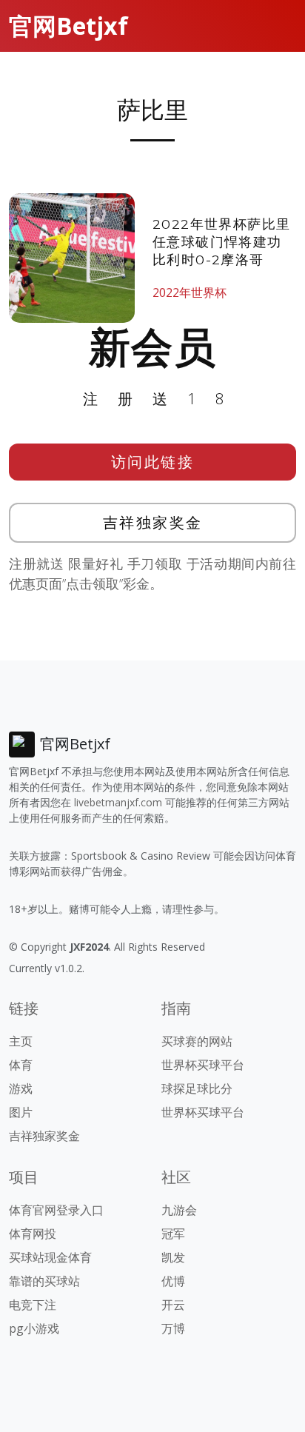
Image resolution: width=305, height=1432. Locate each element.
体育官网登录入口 (56, 1210)
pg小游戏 (34, 1328)
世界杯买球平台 (202, 1065)
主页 (21, 1041)
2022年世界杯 (189, 292)
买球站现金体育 (50, 1257)
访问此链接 (153, 462)
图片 (21, 1112)
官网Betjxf (68, 25)
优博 (173, 1281)
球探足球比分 (196, 1088)
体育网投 (32, 1233)
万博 (173, 1328)
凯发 (173, 1257)
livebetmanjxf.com (118, 802)
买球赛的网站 (196, 1041)
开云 (173, 1305)
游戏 (21, 1088)
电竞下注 (32, 1305)
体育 (21, 1065)
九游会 (179, 1210)
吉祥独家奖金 (153, 522)
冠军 (173, 1233)
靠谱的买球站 (44, 1281)
